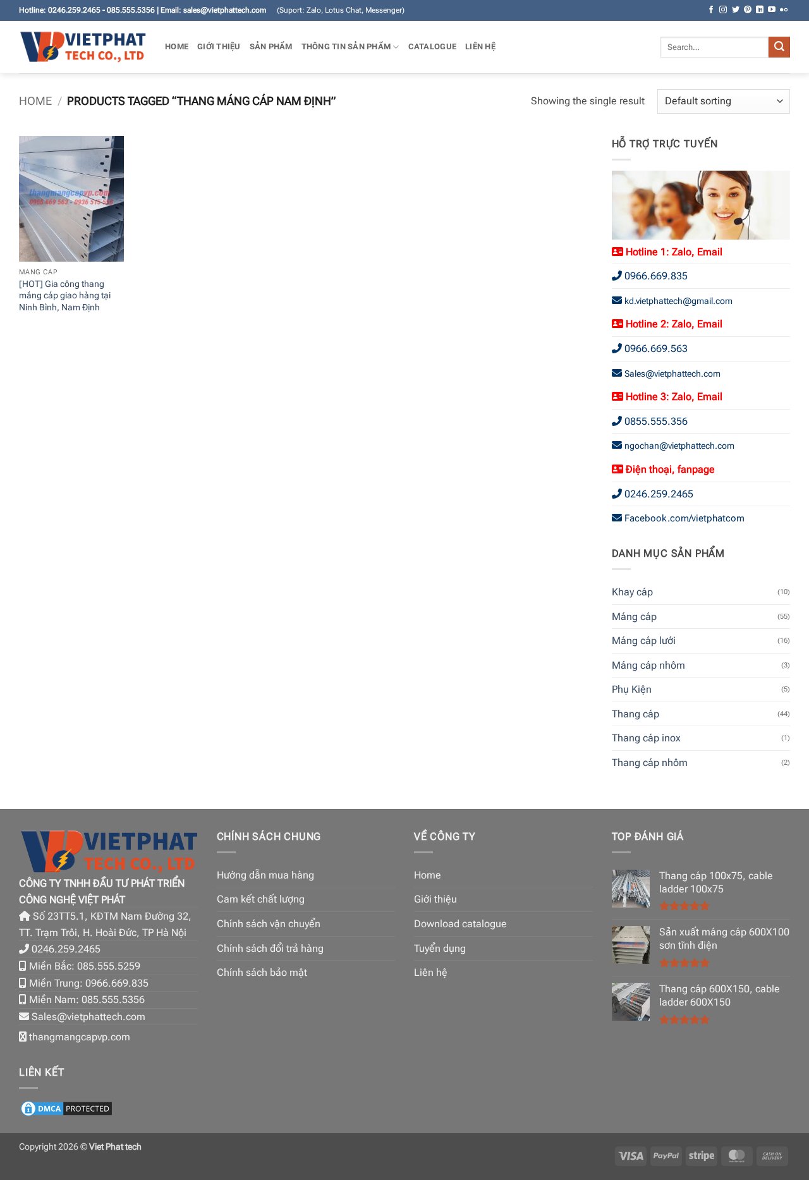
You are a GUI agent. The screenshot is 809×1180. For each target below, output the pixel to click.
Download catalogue (460, 924)
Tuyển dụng (440, 948)
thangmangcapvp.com (79, 1037)
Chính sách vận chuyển (268, 924)
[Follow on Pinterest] (747, 10)
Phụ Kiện (632, 689)
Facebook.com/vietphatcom (684, 518)
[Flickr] (784, 10)
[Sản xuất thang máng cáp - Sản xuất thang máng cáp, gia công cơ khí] (82, 47)
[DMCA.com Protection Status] (66, 1108)
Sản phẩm (271, 46)
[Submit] (779, 47)
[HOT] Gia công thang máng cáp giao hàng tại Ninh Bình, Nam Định (65, 296)
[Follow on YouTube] (772, 10)
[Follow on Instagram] (723, 10)
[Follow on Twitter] (735, 10)
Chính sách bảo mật (262, 972)
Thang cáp (635, 714)
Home (176, 46)
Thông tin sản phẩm (346, 46)
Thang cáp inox (646, 738)
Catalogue (432, 46)
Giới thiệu (219, 46)
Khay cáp (632, 592)
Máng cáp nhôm (648, 665)
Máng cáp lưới (644, 641)
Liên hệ (480, 46)
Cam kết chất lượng (261, 899)
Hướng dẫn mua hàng (265, 875)
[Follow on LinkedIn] (759, 10)
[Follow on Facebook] (711, 10)
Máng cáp (634, 617)
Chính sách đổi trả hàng (270, 948)
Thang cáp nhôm (650, 763)
